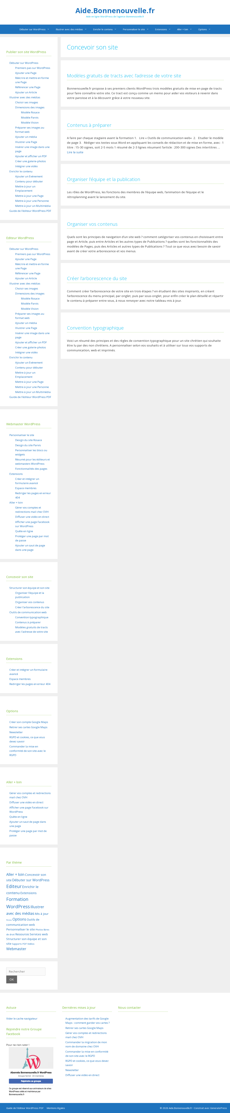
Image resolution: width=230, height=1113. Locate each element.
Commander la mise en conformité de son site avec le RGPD (27, 751)
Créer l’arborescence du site (97, 278)
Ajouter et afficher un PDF (31, 156)
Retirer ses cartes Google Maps (28, 727)
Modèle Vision (29, 122)
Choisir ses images (26, 102)
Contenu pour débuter (29, 181)
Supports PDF (19, 943)
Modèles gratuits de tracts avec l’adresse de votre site (124, 75)
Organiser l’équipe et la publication (103, 179)
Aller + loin (182, 29)
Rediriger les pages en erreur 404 (29, 684)
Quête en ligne (24, 531)
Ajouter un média (26, 137)
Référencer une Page (27, 87)
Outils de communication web (28, 612)
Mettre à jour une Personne (32, 201)
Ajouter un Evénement (29, 176)
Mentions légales (56, 1108)
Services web (39, 934)
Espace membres (25, 488)
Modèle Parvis (29, 117)
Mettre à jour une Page (29, 196)
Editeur (14, 886)
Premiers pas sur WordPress (32, 68)
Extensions (161, 29)
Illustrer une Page (26, 142)
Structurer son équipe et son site (29, 588)
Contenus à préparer (89, 125)
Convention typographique (95, 328)
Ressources (22, 934)
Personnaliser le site (134, 29)
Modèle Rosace (30, 112)
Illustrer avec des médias (69, 29)
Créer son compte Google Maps (28, 722)
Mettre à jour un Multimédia (33, 206)
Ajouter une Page (25, 73)
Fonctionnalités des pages (31, 468)
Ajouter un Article (26, 92)
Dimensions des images (29, 107)
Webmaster (16, 948)
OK (12, 979)
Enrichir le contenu (103, 29)
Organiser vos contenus (92, 224)
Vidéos (30, 943)
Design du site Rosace (28, 440)
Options (202, 29)
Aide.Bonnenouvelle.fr (115, 10)
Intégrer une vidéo (26, 166)
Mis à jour (42, 914)
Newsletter (16, 732)
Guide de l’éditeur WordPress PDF (30, 211)
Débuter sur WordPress (32, 29)
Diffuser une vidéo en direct (32, 517)
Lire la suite (75, 152)
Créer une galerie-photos (30, 161)
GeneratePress (218, 1108)
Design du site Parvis (28, 445)
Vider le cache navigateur (21, 1018)
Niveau (9, 920)
